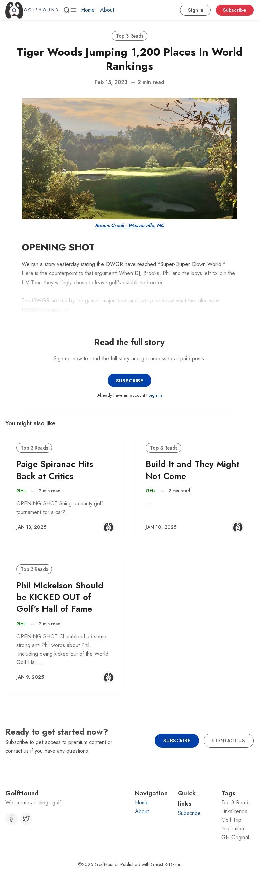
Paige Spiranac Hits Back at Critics (54, 470)
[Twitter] (26, 819)
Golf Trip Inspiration (232, 824)
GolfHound (106, 864)
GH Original (235, 837)
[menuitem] (88, 10)
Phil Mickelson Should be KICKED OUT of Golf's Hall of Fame (60, 597)
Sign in (195, 10)
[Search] (66, 10)
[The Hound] (108, 527)
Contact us (228, 740)
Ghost (157, 864)
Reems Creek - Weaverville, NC (129, 225)
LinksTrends (234, 811)
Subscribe (234, 10)
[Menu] (73, 10)
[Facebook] (11, 819)
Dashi (174, 864)
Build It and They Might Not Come (192, 470)
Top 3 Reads (129, 35)
